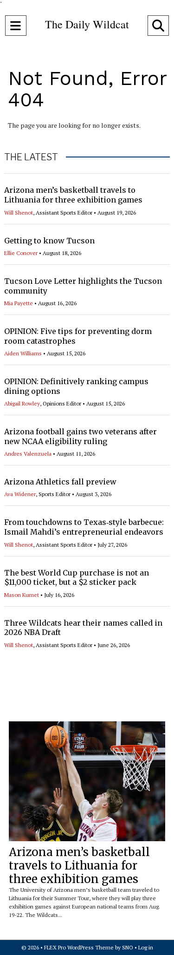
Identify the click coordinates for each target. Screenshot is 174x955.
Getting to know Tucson (49, 240)
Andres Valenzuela (28, 453)
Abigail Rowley (22, 403)
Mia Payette (18, 303)
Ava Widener (20, 494)
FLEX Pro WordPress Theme (79, 947)
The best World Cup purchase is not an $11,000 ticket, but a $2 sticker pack (76, 577)
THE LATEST (31, 157)
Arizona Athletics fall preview (60, 481)
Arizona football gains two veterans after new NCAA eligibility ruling (80, 436)
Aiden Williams (23, 353)
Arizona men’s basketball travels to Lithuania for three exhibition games (73, 194)
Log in (145, 947)
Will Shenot (18, 212)
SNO (127, 947)
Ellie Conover (21, 252)
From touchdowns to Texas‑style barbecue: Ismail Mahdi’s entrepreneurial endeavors (84, 526)
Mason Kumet (21, 594)
